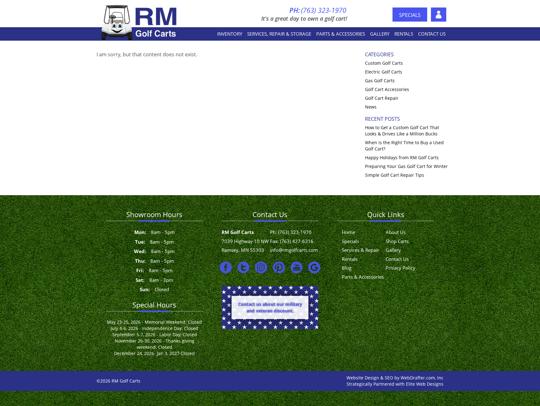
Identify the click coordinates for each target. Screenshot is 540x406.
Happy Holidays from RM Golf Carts (402, 157)
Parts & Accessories (340, 34)
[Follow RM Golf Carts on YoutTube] (296, 267)
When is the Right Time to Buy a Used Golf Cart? (404, 146)
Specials (410, 15)
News (371, 107)
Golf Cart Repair (381, 98)
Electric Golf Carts (383, 72)
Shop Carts (397, 241)
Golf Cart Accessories (387, 89)
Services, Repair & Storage (279, 34)
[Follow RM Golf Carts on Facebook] (225, 267)
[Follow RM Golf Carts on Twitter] (243, 267)
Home (348, 232)
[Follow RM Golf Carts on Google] (314, 267)
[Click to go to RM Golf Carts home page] (139, 21)
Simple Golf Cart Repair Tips (394, 175)
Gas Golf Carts (380, 81)
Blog (347, 268)
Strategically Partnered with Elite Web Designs (395, 384)
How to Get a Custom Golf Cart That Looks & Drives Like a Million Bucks (402, 130)
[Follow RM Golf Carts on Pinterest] (278, 267)
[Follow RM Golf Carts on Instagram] (261, 267)
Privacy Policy (400, 268)
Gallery (379, 34)
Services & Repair (360, 250)
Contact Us (432, 34)
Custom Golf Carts (384, 63)
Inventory (229, 34)
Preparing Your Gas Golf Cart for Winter (406, 166)
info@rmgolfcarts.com (294, 250)
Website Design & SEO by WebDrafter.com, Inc (395, 378)
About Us (439, 15)
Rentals (403, 34)
